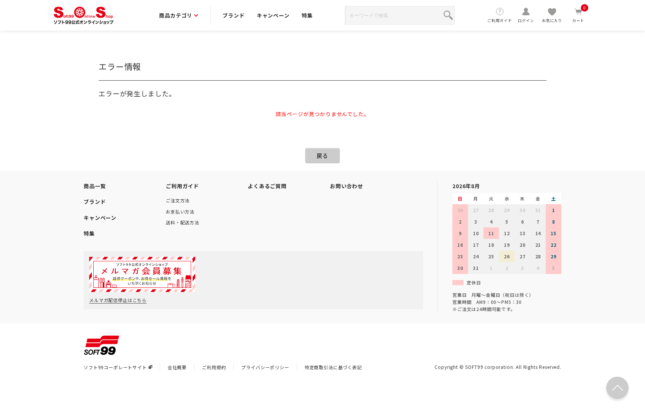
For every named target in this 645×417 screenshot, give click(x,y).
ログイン (526, 20)
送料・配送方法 (182, 222)
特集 (307, 15)
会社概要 (177, 367)
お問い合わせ (346, 186)
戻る (322, 155)
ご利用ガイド (499, 20)
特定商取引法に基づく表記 (333, 367)
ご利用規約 (214, 367)
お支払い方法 (180, 211)
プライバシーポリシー (265, 367)
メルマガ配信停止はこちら (118, 300)
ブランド (233, 15)
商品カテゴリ (175, 15)
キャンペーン (273, 15)
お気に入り (552, 20)
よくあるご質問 (267, 186)
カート (579, 15)
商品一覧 (95, 186)
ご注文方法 (178, 200)
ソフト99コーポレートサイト (115, 367)
